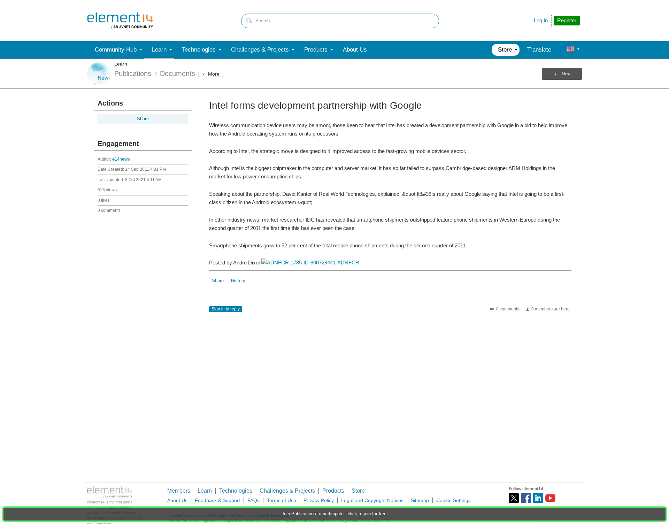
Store (358, 491)
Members (178, 491)
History (238, 280)
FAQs (253, 500)
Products (333, 491)
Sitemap (420, 500)
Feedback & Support (217, 500)
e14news (121, 159)
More (214, 74)
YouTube (550, 498)
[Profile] (570, 50)
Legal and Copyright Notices (372, 500)
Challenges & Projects (287, 491)
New (566, 73)
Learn (120, 64)
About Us (177, 500)
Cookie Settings (453, 500)
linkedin (538, 498)
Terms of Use (281, 500)
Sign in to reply (226, 309)
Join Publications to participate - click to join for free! (335, 513)
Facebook (526, 498)
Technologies (235, 491)
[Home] (120, 20)
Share (143, 118)
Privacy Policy (318, 500)
